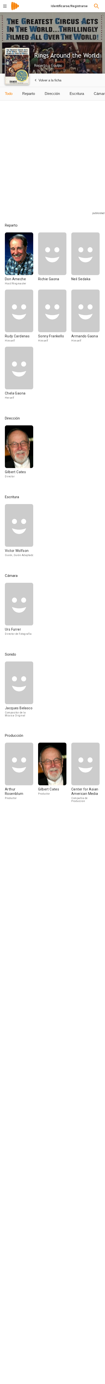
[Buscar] (96, 6)
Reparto (28, 93)
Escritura (77, 93)
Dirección (52, 93)
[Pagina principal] (15, 9)
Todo (8, 93)
